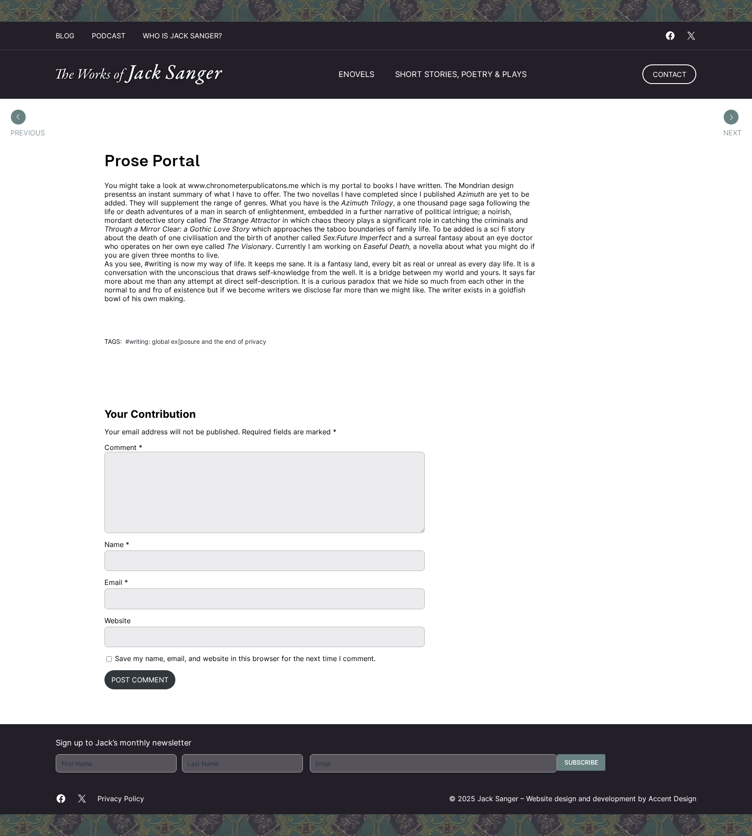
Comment (123, 447)
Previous (27, 132)
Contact (669, 74)
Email (116, 582)
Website (117, 620)
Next (732, 132)
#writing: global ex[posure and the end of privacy (195, 341)
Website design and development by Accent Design (611, 798)
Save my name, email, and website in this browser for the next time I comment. (245, 658)
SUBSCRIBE (581, 762)
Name (116, 544)
